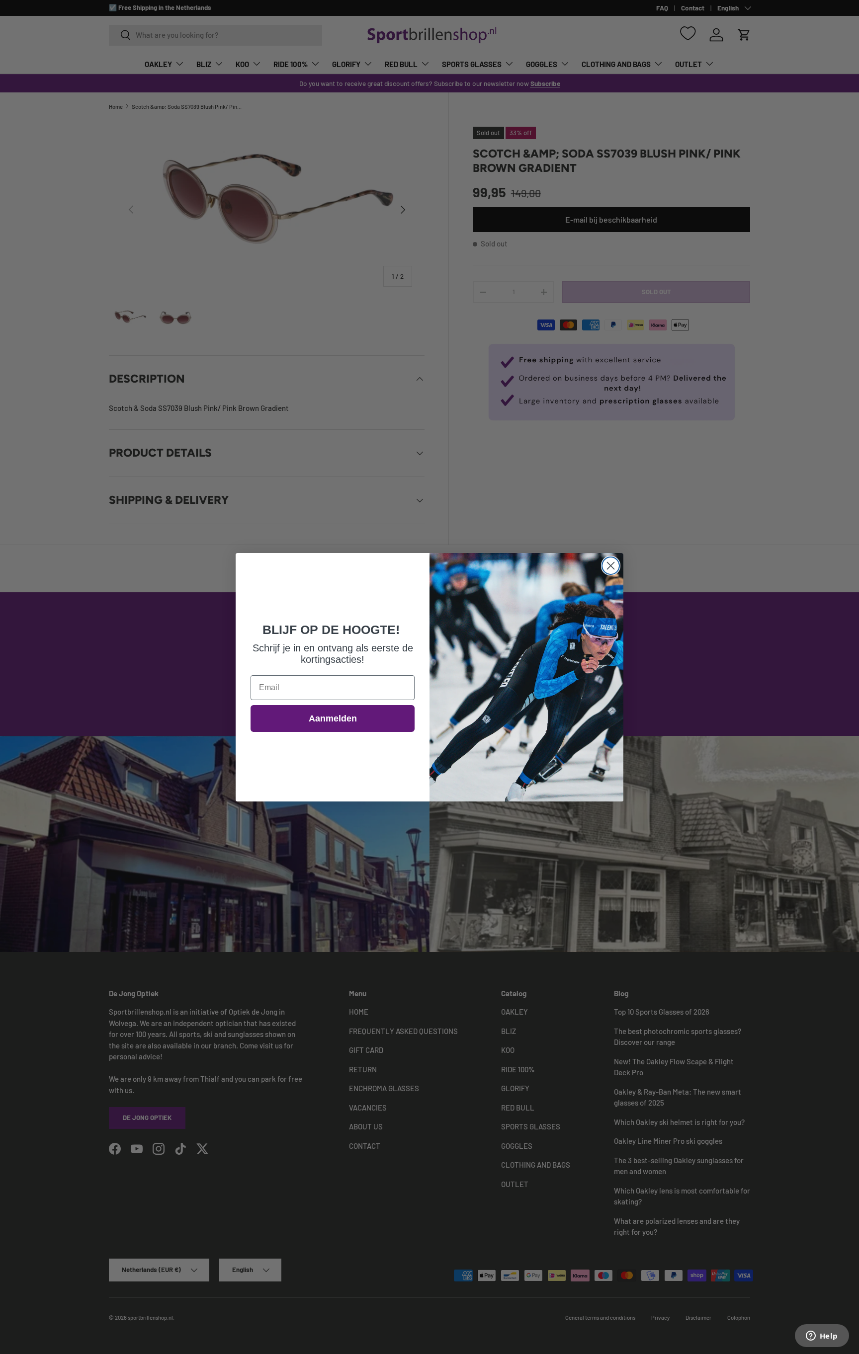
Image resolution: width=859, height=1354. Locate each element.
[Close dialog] (610, 565)
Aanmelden (333, 718)
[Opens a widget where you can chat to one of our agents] (821, 1336)
